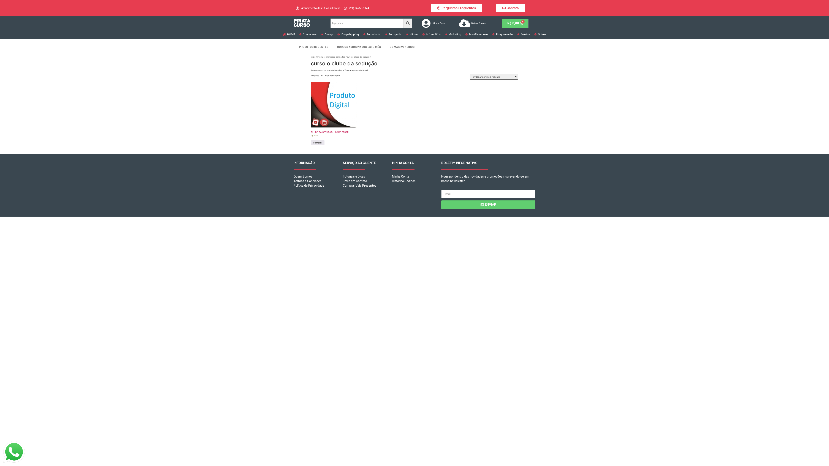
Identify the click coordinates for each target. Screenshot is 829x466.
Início (313, 57)
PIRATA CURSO (302, 22)
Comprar (317, 142)
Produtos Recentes (313, 47)
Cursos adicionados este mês (359, 47)
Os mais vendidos (401, 47)
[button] (456, 8)
